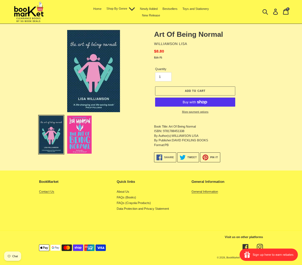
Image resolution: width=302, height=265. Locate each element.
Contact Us (46, 191)
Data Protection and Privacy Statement (143, 208)
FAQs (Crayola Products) (134, 203)
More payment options (195, 111)
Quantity (160, 69)
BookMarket (233, 257)
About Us (123, 191)
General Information (204, 191)
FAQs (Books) (126, 197)
